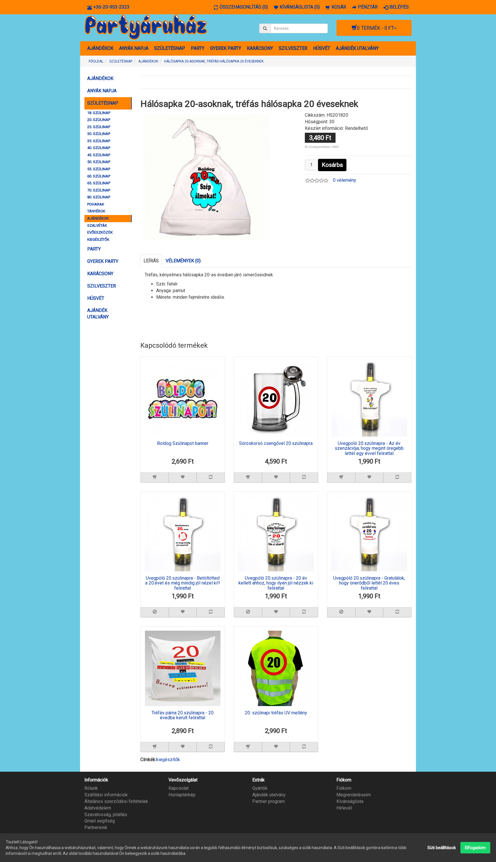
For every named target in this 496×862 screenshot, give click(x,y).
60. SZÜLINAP (98, 176)
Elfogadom (475, 847)
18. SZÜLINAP (98, 113)
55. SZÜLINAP (98, 169)
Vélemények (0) (183, 260)
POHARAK (95, 204)
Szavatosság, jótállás (105, 814)
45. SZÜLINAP (98, 155)
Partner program (268, 801)
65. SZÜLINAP (98, 183)
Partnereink (95, 827)
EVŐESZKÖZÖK (100, 232)
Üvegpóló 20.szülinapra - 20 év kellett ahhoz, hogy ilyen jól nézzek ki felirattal (276, 583)
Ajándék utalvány (269, 795)
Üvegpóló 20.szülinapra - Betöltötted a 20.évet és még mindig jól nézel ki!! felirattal (182, 583)
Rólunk (91, 788)
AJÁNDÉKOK (100, 48)
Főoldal (96, 61)
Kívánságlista (349, 801)
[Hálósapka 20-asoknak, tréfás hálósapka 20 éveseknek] (206, 177)
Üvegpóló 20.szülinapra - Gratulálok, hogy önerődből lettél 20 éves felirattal (369, 583)
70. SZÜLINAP (98, 190)
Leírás (151, 260)
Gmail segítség (99, 821)
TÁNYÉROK (96, 211)
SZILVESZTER (293, 48)
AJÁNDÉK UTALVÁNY (357, 48)
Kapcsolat (178, 788)
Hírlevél (344, 808)
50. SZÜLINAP (98, 162)
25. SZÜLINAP (98, 127)
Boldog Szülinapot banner (182, 443)
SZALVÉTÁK (97, 225)
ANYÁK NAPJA (133, 48)
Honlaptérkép (181, 795)
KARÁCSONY (260, 48)
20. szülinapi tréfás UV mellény (276, 713)
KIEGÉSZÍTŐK (98, 239)
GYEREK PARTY (225, 48)
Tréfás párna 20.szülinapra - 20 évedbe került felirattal (183, 715)
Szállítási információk (106, 795)
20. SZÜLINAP (98, 120)
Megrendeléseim (353, 795)
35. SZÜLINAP (98, 141)
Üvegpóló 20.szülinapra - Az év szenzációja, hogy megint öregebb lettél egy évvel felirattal (369, 448)
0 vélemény (344, 180)
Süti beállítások (441, 847)
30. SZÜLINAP (98, 134)
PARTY (197, 48)
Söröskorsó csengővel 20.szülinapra (276, 443)
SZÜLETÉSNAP (169, 48)
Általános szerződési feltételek (116, 801)
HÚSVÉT (321, 48)
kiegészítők (168, 759)
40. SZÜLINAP (98, 148)
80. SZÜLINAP (98, 197)
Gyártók (260, 788)
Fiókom (343, 788)
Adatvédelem (97, 808)
